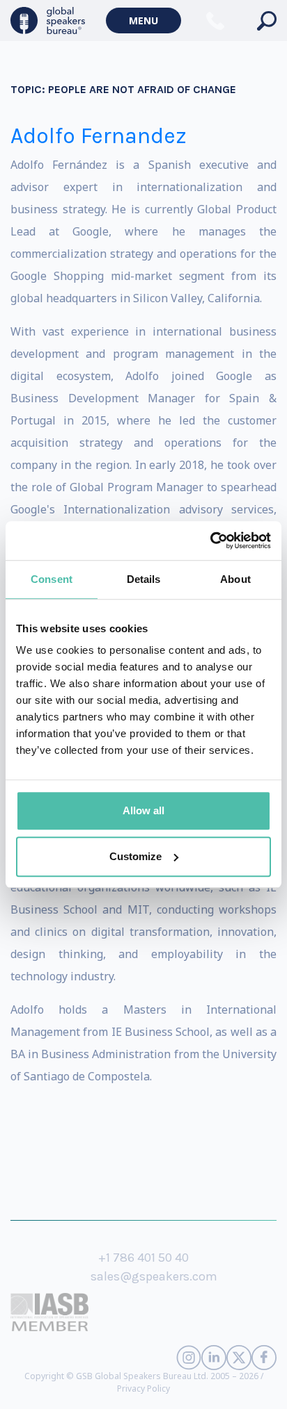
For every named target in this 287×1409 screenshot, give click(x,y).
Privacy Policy (143, 1388)
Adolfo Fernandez (98, 136)
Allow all (143, 810)
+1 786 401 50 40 (143, 1257)
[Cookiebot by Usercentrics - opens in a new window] (210, 541)
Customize (135, 856)
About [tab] (235, 579)
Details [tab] (144, 579)
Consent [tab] (51, 579)
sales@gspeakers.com (154, 1276)
